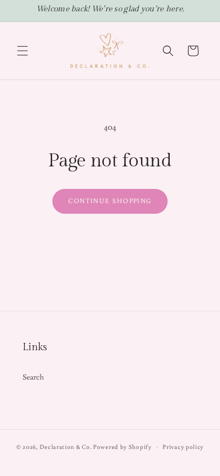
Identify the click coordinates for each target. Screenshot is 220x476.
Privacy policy (183, 447)
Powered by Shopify (122, 447)
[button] (22, 50)
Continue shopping (109, 200)
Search (34, 377)
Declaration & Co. (65, 447)
